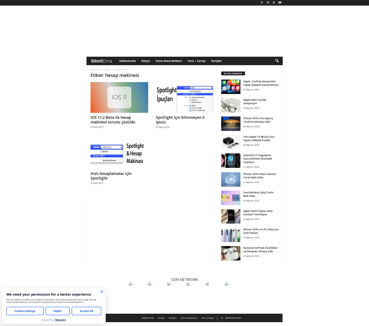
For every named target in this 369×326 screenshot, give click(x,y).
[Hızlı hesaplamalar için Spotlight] (119, 153)
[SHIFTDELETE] (137, 291)
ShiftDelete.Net (233, 317)
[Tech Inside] (195, 291)
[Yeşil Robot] (176, 291)
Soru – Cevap (196, 61)
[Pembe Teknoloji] (214, 291)
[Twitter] (274, 3)
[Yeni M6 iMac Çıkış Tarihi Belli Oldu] (230, 198)
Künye (145, 61)
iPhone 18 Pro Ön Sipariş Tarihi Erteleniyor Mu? (258, 119)
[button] (277, 61)
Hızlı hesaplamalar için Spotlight (111, 176)
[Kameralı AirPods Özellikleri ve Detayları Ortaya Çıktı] (230, 253)
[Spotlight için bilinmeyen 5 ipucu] (185, 97)
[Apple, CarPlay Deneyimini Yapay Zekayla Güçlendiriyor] (230, 87)
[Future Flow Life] (233, 291)
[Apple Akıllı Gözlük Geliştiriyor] (230, 105)
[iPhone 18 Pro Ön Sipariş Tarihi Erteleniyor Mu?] (230, 123)
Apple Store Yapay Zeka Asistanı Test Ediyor (258, 212)
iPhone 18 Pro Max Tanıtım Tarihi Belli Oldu (259, 175)
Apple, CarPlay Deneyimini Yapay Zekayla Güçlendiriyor (261, 83)
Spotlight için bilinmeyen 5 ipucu (180, 120)
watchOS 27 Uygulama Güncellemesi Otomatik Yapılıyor (257, 158)
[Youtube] (280, 3)
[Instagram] (268, 3)
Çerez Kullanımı (189, 317)
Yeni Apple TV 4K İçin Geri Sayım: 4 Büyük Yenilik (259, 138)
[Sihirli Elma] (156, 291)
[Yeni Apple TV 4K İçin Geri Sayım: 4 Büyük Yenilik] (230, 142)
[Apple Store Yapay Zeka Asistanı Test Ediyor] (230, 216)
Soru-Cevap (208, 317)
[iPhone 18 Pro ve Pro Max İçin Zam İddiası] (230, 235)
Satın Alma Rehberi (169, 61)
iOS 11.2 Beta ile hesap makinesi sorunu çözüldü (113, 120)
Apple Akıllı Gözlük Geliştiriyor (254, 101)
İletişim (216, 61)
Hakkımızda (127, 61)
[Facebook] (262, 3)
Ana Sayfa (95, 69)
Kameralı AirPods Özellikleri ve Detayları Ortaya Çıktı (260, 249)
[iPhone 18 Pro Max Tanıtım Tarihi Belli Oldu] (230, 179)
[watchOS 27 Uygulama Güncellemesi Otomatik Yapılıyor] (230, 160)
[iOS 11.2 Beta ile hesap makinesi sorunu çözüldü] (119, 97)
